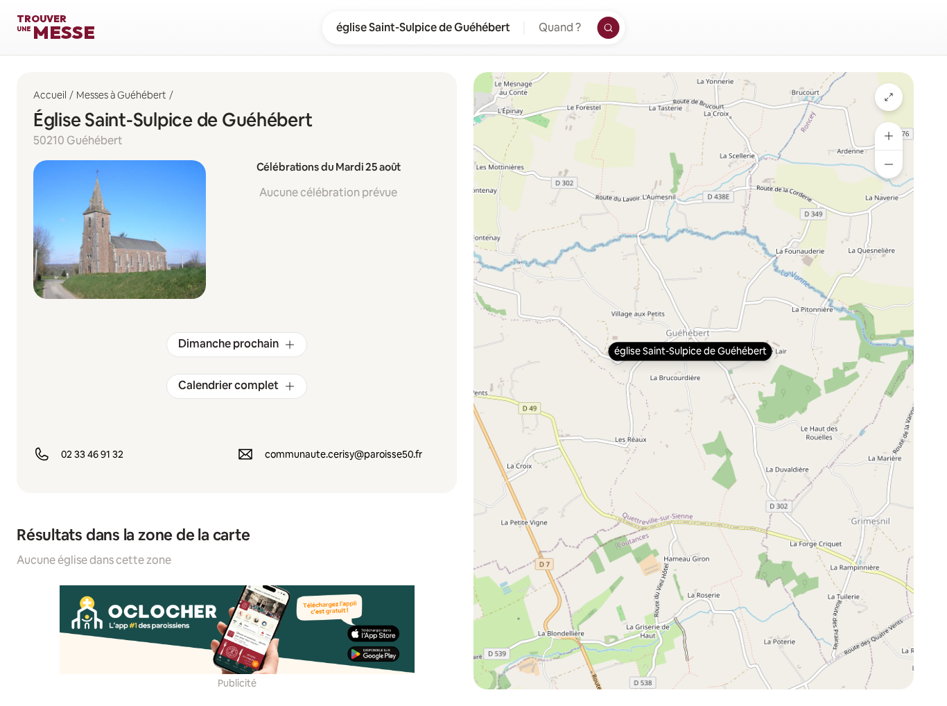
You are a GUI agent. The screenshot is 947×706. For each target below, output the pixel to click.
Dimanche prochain (228, 343)
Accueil (50, 95)
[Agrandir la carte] (889, 97)
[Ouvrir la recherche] (609, 28)
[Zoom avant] (889, 136)
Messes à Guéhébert (121, 95)
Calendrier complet (228, 385)
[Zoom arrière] (889, 164)
